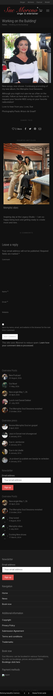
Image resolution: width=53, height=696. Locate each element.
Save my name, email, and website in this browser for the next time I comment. (26, 328)
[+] (26, 173)
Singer (22, 2)
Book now (6, 604)
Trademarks (7, 642)
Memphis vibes (11, 207)
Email (4, 302)
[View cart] (40, 10)
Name (4, 292)
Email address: (8, 475)
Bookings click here (11, 662)
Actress (31, 2)
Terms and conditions (12, 636)
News (4, 598)
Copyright (6, 620)
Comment (6, 260)
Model (47, 2)
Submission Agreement (13, 631)
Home (5, 593)
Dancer (39, 2)
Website (5, 312)
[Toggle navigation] (48, 10)
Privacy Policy (8, 625)
